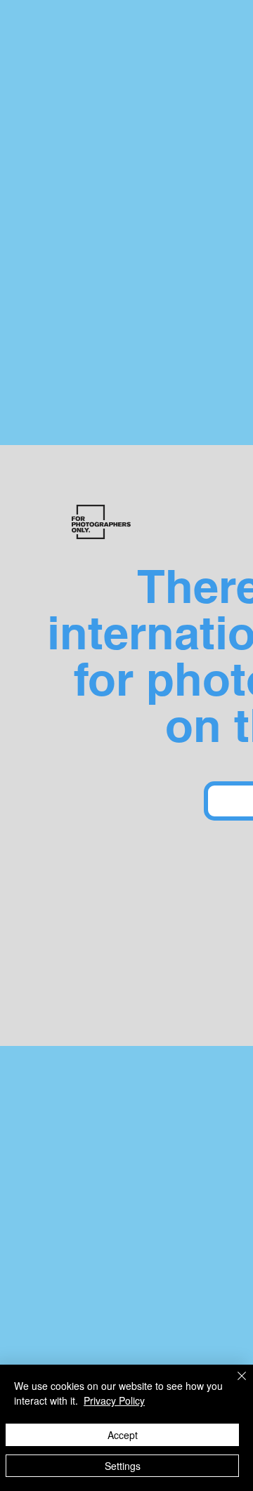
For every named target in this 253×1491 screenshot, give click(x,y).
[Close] (233, 1384)
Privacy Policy (114, 1400)
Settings (123, 1466)
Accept (123, 1435)
